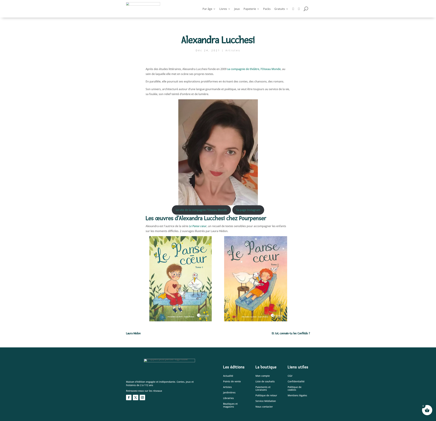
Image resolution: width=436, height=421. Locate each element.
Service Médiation (265, 401)
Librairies (228, 398)
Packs (267, 9)
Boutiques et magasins (230, 405)
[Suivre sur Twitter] (135, 397)
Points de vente (232, 381)
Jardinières (229, 392)
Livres (223, 9)
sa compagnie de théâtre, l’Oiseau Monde (254, 69)
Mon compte (262, 375)
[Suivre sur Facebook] (128, 397)
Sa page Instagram (248, 210)
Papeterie (250, 9)
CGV (290, 375)
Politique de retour (266, 395)
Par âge (207, 9)
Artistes (232, 50)
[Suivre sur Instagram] (142, 397)
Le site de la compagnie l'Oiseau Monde (201, 210)
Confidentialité (296, 381)
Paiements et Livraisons (262, 389)
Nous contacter (264, 406)
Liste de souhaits (265, 381)
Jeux (237, 9)
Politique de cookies (294, 389)
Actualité (228, 375)
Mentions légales (297, 395)
